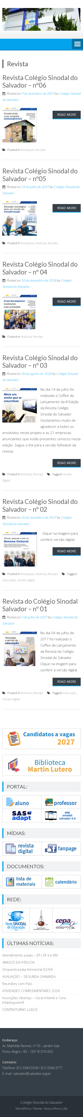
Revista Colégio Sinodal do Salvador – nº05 (40, 174)
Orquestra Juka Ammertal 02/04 (27, 969)
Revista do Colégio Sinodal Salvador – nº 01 (40, 605)
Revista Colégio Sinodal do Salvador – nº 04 (40, 268)
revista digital (26, 580)
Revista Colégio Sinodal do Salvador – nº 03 (40, 361)
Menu (77, 44)
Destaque (27, 150)
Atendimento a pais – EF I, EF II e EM (30, 955)
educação (9, 580)
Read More (66, 114)
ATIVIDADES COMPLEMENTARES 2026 (31, 990)
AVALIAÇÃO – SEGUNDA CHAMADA (29, 976)
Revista (40, 150)
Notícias (41, 243)
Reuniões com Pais (17, 983)
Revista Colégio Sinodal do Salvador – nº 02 (40, 505)
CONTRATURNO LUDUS (20, 1009)
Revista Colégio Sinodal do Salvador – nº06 (40, 81)
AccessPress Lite (56, 1108)
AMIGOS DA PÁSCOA (18, 962)
